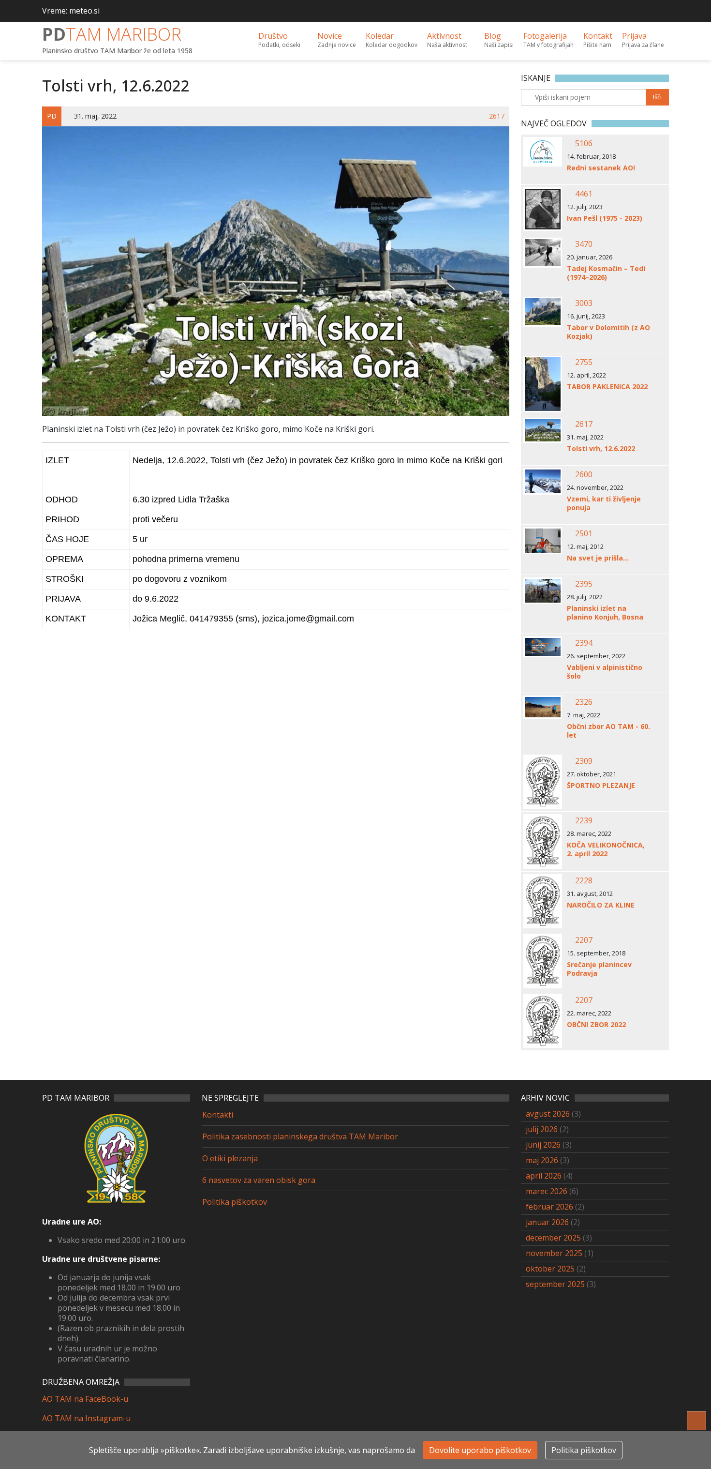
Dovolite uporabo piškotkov (480, 1450)
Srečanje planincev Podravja (599, 969)
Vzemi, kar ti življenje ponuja (604, 503)
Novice (336, 39)
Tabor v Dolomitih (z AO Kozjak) (608, 332)
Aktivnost (447, 39)
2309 (583, 761)
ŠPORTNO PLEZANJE (601, 785)
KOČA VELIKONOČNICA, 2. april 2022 (606, 849)
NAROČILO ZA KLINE (601, 905)
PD (111, 34)
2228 (583, 880)
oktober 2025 (550, 1268)
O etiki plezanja (230, 1158)
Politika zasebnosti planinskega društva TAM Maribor (300, 1136)
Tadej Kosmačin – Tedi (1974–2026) (606, 273)
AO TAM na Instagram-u (86, 1418)
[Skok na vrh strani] (696, 1420)
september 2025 (555, 1284)
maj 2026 (542, 1160)
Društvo (279, 39)
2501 (583, 533)
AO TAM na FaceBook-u (85, 1398)
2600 (583, 474)
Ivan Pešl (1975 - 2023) (604, 218)
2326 (583, 702)
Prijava (643, 39)
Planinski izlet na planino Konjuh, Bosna (605, 612)
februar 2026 (549, 1206)
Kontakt (597, 39)
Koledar (391, 39)
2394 (583, 642)
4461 (583, 193)
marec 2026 (546, 1191)
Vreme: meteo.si (71, 10)
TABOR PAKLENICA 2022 (607, 386)
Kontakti (217, 1114)
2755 (583, 362)
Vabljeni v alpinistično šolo (604, 672)
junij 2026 (543, 1144)
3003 (583, 303)
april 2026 (544, 1175)
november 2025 (554, 1253)
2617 (496, 116)
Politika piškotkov (234, 1201)
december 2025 (553, 1237)
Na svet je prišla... (598, 558)
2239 (583, 820)
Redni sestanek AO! (601, 168)
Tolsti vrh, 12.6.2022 (601, 448)
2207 (583, 940)
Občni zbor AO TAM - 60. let (608, 731)
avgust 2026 (548, 1113)
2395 (583, 583)
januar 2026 (547, 1222)
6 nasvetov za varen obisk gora (258, 1180)
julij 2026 (542, 1129)
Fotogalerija (548, 39)
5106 (583, 143)
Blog (499, 39)
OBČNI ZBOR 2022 (596, 1024)
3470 (583, 244)
